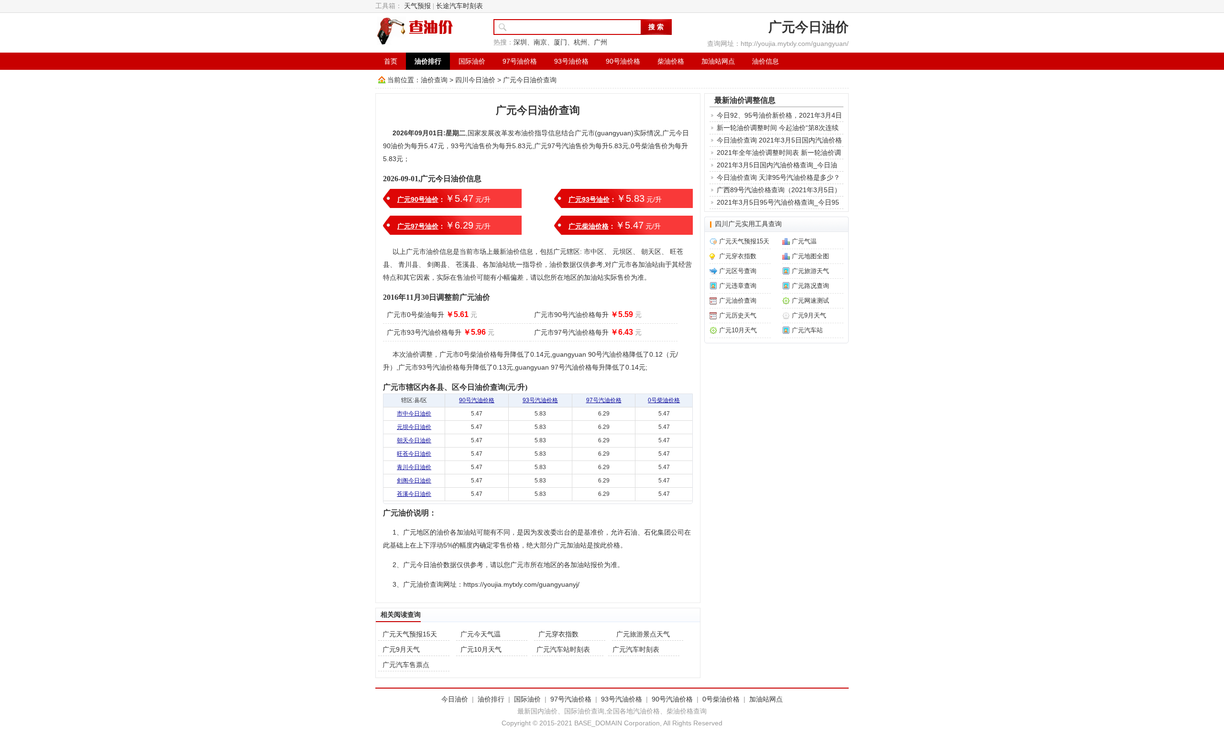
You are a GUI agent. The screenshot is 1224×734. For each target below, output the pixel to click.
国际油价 (472, 61)
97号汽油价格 (604, 400)
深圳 (520, 42)
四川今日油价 (475, 80)
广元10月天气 (481, 649)
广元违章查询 (737, 285)
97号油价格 (520, 61)
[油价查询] (415, 30)
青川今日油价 (414, 467)
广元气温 (804, 241)
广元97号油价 (417, 226)
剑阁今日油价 (414, 480)
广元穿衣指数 (558, 634)
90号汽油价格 (476, 400)
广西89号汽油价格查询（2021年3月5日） (779, 190)
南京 (540, 42)
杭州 (580, 42)
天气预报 (417, 6)
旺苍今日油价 (414, 453)
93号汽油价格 (540, 400)
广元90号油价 (417, 199)
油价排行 (428, 61)
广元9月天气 (401, 649)
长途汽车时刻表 (459, 6)
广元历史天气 (737, 315)
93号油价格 (571, 61)
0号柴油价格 (664, 400)
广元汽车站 (807, 330)
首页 (390, 61)
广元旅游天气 (810, 270)
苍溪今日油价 (414, 494)
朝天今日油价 (414, 440)
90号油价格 (623, 61)
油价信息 (765, 61)
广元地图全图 (810, 256)
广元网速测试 (810, 300)
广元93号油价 (589, 199)
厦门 (560, 42)
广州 (600, 42)
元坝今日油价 (414, 427)
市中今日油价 (414, 413)
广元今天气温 (480, 634)
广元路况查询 (810, 285)
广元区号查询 (737, 270)
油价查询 (434, 80)
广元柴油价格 (588, 226)
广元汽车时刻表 (635, 649)
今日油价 (454, 699)
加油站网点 (718, 61)
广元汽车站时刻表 (563, 649)
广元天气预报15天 (409, 634)
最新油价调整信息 (745, 100)
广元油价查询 (737, 300)
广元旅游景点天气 (643, 634)
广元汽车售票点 (405, 664)
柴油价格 (670, 61)
